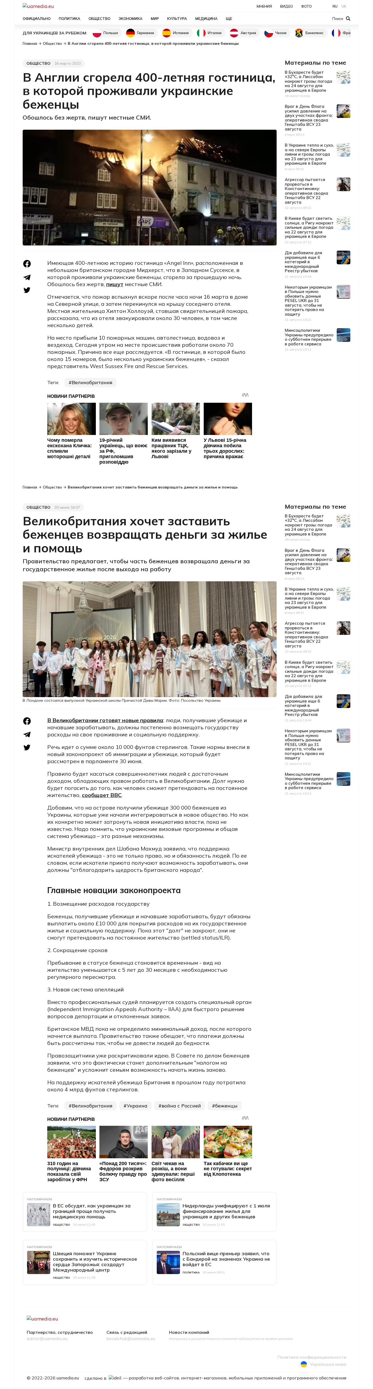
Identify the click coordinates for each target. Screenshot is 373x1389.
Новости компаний (189, 1332)
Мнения (264, 6)
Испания (181, 32)
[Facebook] (27, 263)
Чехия (280, 32)
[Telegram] (27, 277)
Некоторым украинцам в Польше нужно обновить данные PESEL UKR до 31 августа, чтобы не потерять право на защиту (308, 301)
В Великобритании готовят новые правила (105, 720)
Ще (229, 18)
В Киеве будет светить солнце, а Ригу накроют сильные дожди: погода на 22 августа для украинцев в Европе (309, 227)
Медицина (206, 18)
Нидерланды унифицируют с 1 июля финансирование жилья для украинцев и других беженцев (226, 1211)
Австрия (248, 32)
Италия (214, 32)
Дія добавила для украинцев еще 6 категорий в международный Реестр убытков (303, 261)
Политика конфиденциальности (311, 1357)
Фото (306, 6)
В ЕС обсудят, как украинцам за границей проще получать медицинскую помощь (92, 1211)
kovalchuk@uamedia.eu (130, 1338)
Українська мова (328, 1364)
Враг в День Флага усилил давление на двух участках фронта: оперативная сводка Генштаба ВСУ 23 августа (309, 118)
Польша (110, 32)
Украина (137, 1106)
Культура (177, 18)
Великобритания (92, 382)
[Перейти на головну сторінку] (57, 6)
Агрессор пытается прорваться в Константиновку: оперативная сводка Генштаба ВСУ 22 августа (306, 191)
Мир (155, 18)
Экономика (131, 18)
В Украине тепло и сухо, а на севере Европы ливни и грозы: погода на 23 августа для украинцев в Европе (309, 154)
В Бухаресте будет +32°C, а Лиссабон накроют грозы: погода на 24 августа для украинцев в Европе (308, 81)
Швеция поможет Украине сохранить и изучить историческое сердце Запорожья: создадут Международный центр (95, 1261)
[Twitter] (27, 290)
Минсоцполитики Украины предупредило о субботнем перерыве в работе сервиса (309, 337)
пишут (114, 284)
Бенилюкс (315, 32)
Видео (286, 6)
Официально (37, 18)
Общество (99, 18)
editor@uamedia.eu (47, 1338)
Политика (69, 18)
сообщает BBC (102, 795)
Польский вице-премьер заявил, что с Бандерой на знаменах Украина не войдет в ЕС (226, 1258)
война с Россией (181, 1106)
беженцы (226, 1106)
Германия (145, 32)
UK (344, 6)
